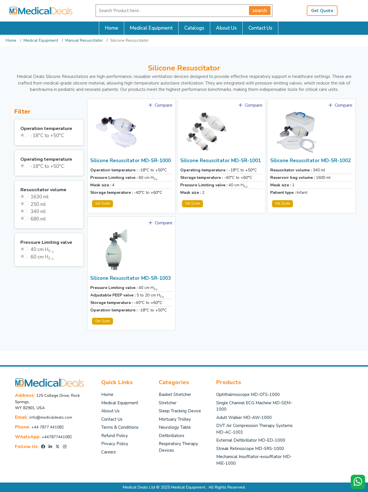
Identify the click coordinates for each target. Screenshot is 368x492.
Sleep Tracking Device (180, 411)
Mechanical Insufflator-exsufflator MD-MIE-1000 (254, 460)
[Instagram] (64, 446)
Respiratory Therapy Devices (178, 447)
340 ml (38, 211)
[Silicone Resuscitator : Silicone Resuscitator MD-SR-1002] (296, 131)
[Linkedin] (50, 446)
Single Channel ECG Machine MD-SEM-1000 (254, 406)
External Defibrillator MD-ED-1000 (250, 440)
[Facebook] (43, 446)
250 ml (38, 204)
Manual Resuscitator (84, 40)
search (259, 10)
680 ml (38, 219)
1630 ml (39, 197)
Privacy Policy (114, 444)
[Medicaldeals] (37, 10)
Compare (163, 105)
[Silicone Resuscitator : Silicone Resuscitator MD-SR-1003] (116, 249)
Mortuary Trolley (175, 419)
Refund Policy (114, 436)
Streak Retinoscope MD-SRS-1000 (250, 448)
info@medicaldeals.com (50, 417)
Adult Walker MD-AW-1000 (244, 417)
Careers (108, 452)
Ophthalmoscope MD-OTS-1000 (248, 394)
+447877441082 (57, 437)
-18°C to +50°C (47, 135)
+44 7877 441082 (47, 427)
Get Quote (322, 11)
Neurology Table (175, 427)
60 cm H (42, 257)
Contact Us (260, 28)
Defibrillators (171, 436)
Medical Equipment (151, 28)
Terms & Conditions (120, 427)
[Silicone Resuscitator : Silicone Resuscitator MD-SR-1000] (116, 131)
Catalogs (194, 28)
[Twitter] (57, 446)
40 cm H (42, 249)
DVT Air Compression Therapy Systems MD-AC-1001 (254, 429)
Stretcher (168, 403)
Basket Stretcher (175, 394)
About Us (226, 28)
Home (111, 28)
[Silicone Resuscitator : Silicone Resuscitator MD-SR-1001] (206, 131)
